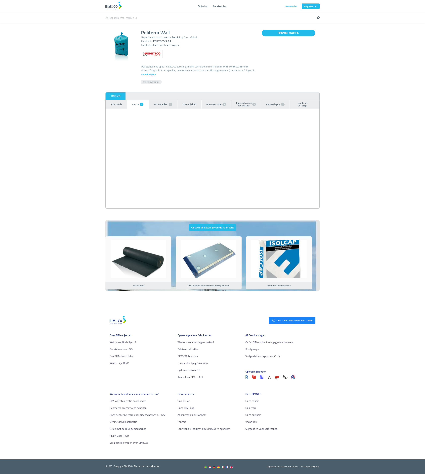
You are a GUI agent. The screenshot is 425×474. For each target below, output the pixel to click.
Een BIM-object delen (121, 356)
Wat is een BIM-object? (123, 342)
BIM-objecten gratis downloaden (128, 401)
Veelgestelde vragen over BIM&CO (129, 443)
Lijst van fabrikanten (188, 370)
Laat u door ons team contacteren (294, 320)
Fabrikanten (220, 6)
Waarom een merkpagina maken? (195, 342)
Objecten (203, 6)
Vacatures (251, 422)
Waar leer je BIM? (119, 363)
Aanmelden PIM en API (190, 377)
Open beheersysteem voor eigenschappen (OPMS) (138, 415)
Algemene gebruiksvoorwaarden (282, 466)
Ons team (250, 408)
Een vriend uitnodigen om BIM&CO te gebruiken (203, 429)
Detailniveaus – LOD (121, 349)
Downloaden (288, 32)
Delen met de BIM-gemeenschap (128, 429)
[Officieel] (116, 96)
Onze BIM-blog (185, 408)
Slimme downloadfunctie (123, 422)
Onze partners (253, 415)
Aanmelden (291, 6)
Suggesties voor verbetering (261, 429)
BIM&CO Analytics (187, 356)
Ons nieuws (183, 401)
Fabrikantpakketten (188, 349)
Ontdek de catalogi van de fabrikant (212, 227)
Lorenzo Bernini (171, 37)
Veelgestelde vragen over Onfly (262, 356)
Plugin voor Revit (119, 436)
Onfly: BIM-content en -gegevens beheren (269, 342)
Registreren (310, 6)
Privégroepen (252, 349)
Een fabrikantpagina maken (192, 363)
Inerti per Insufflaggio (166, 45)
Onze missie (252, 401)
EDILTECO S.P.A (162, 41)
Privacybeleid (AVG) (310, 466)
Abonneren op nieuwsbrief (192, 415)
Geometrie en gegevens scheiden (128, 408)
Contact (181, 422)
